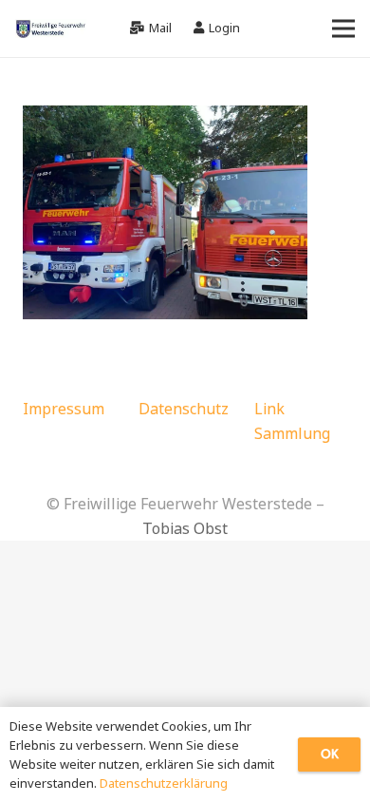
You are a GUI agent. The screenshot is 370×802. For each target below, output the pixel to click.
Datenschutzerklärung (164, 783)
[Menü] (343, 28)
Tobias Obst (185, 528)
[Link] (50, 28)
